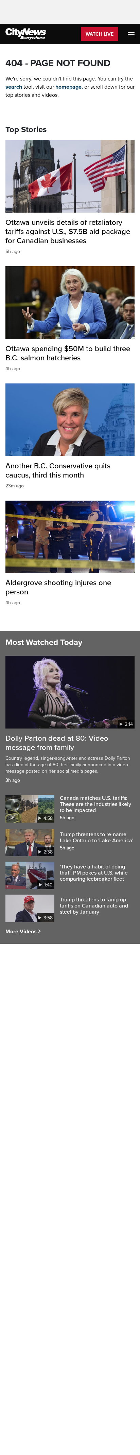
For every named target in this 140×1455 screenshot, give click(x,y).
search (13, 87)
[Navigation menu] (132, 34)
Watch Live (99, 34)
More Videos (21, 931)
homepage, (69, 87)
